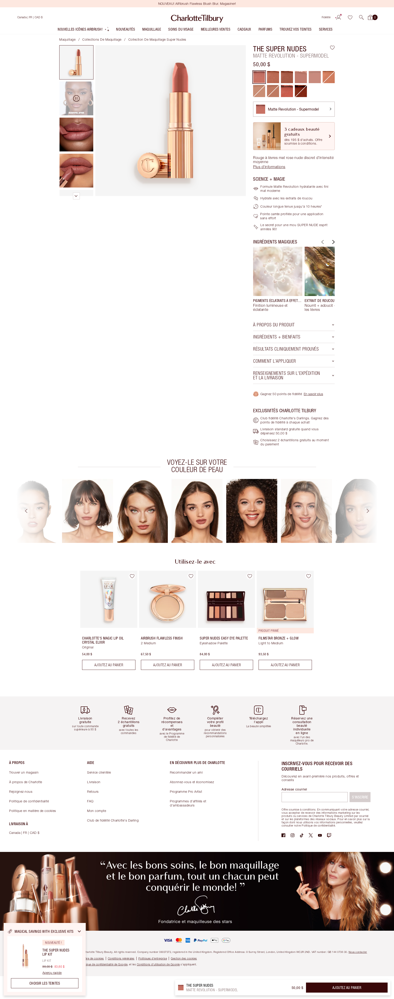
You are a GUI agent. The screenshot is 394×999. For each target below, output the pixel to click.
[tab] (76, 62)
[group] (277, 279)
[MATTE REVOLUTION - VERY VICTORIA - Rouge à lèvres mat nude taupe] (287, 91)
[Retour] (322, 242)
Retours (93, 791)
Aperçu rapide (52, 973)
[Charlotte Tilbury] (197, 17)
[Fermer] (79, 931)
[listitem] (84, 30)
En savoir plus (313, 394)
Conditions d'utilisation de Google (158, 964)
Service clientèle (99, 772)
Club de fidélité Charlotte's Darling (113, 820)
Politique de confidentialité (29, 801)
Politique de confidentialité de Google (103, 964)
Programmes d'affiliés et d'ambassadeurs (188, 803)
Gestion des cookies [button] (184, 958)
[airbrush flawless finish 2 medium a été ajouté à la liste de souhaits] (190, 576)
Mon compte (96, 811)
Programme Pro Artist (186, 791)
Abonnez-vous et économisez (192, 782)
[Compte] (338, 17)
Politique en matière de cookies (32, 811)
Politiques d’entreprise (152, 958)
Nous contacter (358, 951)
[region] (45, 959)
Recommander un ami (186, 772)
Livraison (94, 782)
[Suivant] (333, 242)
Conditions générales (121, 958)
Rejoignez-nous (20, 791)
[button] (361, 17)
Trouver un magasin (24, 772)
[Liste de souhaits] (350, 17)
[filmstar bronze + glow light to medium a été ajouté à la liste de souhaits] (308, 576)
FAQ (90, 801)
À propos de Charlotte (25, 782)
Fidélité (326, 17)
